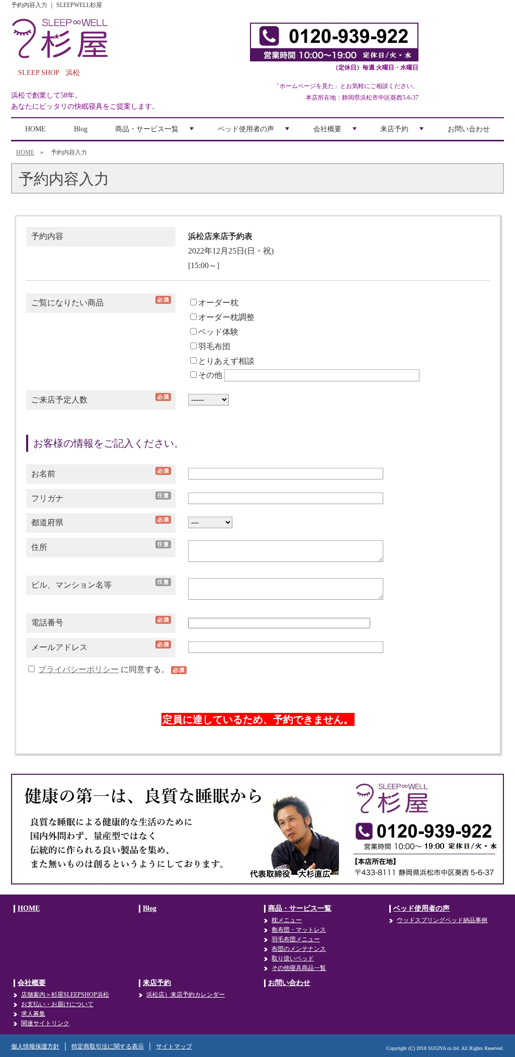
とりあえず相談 (226, 361)
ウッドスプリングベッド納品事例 (442, 920)
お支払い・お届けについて (57, 1004)
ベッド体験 (218, 332)
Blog (81, 129)
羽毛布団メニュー (296, 939)
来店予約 (402, 132)
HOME (35, 129)
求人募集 (33, 1013)
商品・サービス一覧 (155, 132)
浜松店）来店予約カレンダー (185, 994)
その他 (210, 375)
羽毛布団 (214, 346)
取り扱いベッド (293, 958)
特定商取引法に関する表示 (107, 1046)
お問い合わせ (469, 129)
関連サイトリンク (45, 1023)
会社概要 (336, 132)
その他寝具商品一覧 (299, 967)
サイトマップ (174, 1046)
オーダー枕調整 (226, 317)
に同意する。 (104, 669)
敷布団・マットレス (299, 929)
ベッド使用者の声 (254, 132)
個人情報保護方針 (35, 1046)
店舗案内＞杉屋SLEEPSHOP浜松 (65, 994)
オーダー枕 (218, 302)
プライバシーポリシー (78, 669)
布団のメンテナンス (299, 948)
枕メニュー (287, 920)
